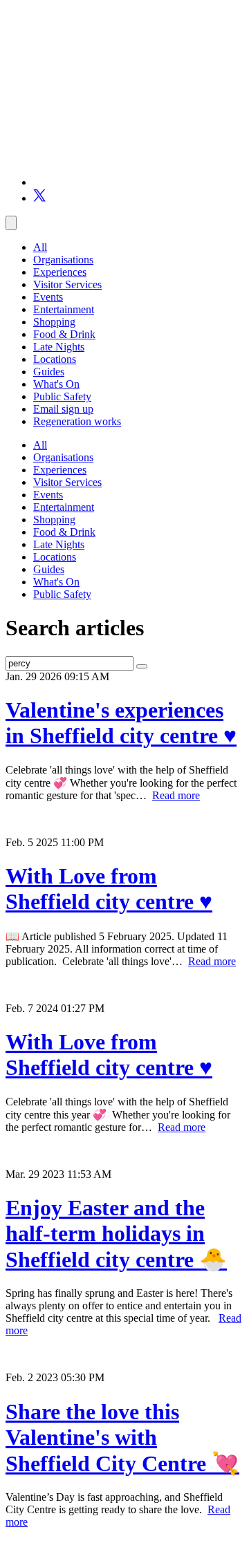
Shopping (54, 322)
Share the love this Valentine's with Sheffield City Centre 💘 (122, 1437)
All (40, 247)
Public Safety (62, 396)
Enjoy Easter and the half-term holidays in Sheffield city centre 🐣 (116, 1233)
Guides (48, 371)
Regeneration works (77, 421)
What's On (56, 384)
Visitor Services (67, 284)
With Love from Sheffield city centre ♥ (109, 888)
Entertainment (63, 309)
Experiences (59, 272)
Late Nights (58, 347)
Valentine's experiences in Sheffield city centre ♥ (121, 723)
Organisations (63, 259)
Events (48, 297)
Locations (54, 359)
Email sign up (63, 409)
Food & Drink (64, 334)
